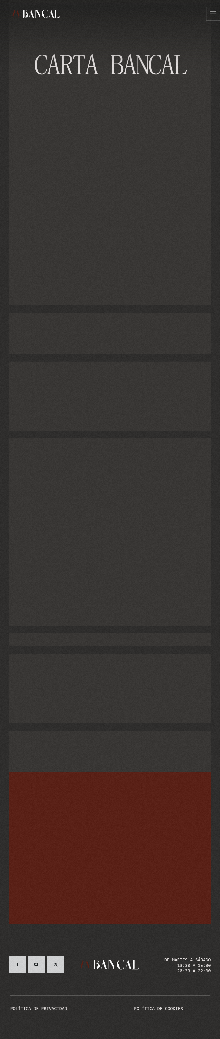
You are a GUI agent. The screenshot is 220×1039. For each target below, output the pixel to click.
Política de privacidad (38, 1008)
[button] (213, 14)
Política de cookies (158, 1008)
